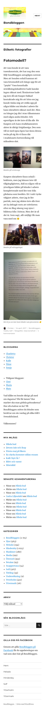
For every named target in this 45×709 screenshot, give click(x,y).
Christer (10, 328)
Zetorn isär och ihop (16, 447)
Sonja (9, 367)
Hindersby (11, 548)
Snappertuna (12, 566)
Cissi (8, 381)
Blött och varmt (14, 461)
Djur (8, 541)
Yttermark (11, 583)
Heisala (9, 545)
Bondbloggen (14, 22)
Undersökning (13, 576)
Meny (37, 16)
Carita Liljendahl (14, 496)
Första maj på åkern (16, 451)
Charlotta (10, 353)
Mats (8, 388)
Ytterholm (11, 580)
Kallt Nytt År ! (13, 458)
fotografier (19, 331)
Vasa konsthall (30, 331)
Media (6, 331)
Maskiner (10, 552)
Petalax (9, 562)
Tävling (10, 573)
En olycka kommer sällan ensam (22, 454)
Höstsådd (10, 465)
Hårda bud (11, 444)
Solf (10, 331)
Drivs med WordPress (25, 704)
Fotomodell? (15, 60)
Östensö (10, 559)
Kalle (8, 360)
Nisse (8, 364)
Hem (6, 665)
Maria (9, 385)
